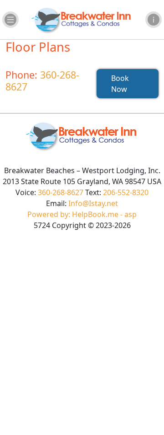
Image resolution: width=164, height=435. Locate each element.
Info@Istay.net (93, 203)
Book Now (120, 83)
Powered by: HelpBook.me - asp (82, 214)
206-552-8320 (126, 192)
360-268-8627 (42, 80)
